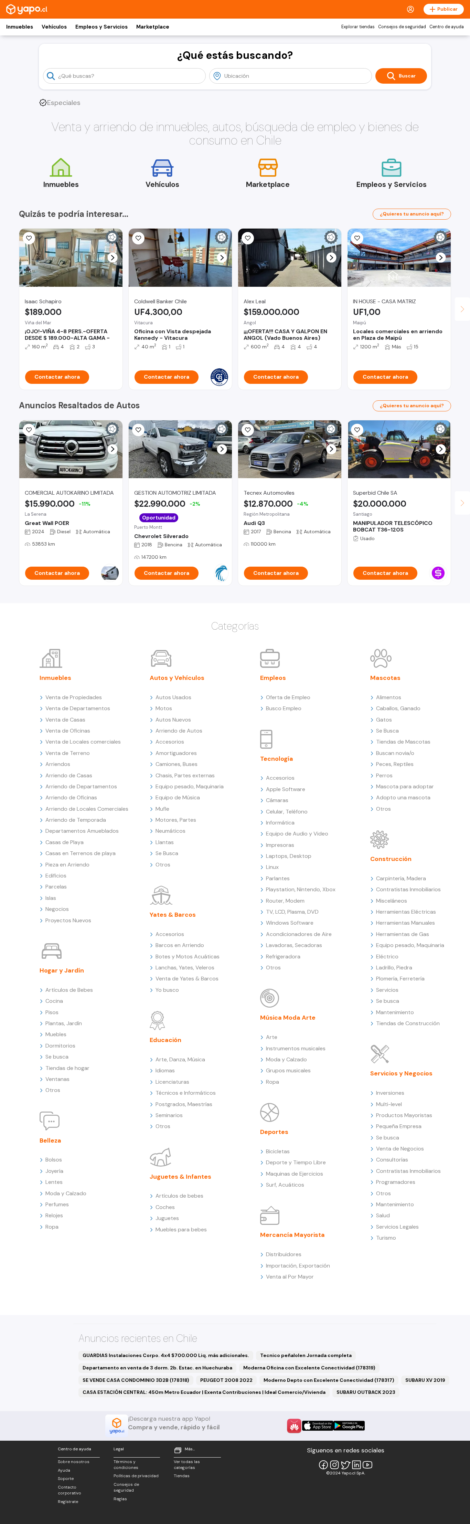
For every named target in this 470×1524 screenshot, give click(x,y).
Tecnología (276, 759)
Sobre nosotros (73, 1461)
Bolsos (53, 1159)
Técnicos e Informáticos (186, 1092)
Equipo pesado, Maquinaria (190, 786)
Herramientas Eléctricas (406, 911)
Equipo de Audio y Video (297, 833)
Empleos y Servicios (101, 26)
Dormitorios (60, 1045)
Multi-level (389, 1104)
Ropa (51, 1226)
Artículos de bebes (179, 1195)
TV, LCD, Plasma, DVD (292, 911)
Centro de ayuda (446, 27)
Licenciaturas (172, 1081)
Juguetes (167, 1218)
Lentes (54, 1182)
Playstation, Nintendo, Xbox (300, 889)
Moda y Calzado (65, 1193)
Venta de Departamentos (77, 708)
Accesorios (170, 741)
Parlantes (278, 878)
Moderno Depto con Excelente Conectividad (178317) (329, 1380)
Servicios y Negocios (401, 1073)
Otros (52, 1090)
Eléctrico (387, 956)
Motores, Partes (176, 819)
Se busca (56, 1056)
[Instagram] (334, 1464)
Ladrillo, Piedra (394, 967)
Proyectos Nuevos (68, 920)
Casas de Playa (64, 842)
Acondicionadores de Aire (299, 934)
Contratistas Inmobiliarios (408, 889)
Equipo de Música (178, 797)
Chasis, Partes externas (185, 775)
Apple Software (285, 789)
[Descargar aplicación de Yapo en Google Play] (349, 1426)
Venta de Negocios (400, 1148)
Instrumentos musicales (295, 1048)
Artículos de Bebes (69, 990)
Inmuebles (19, 26)
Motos (164, 708)
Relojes (54, 1215)
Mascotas (385, 678)
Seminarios (169, 1115)
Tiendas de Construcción (408, 1023)
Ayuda (64, 1470)
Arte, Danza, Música (180, 1059)
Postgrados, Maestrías (184, 1104)
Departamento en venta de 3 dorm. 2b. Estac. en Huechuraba (157, 1368)
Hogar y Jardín (62, 970)
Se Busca (167, 853)
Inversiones (390, 1092)
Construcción (391, 859)
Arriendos (57, 764)
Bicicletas (278, 1151)
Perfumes (57, 1204)
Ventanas (57, 1079)
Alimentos (388, 697)
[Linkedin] (356, 1464)
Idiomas (165, 1070)
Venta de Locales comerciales (83, 741)
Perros (384, 775)
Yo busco (167, 990)
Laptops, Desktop (288, 856)
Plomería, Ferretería (400, 978)
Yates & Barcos (173, 915)
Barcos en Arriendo (180, 945)
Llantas (165, 842)
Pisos (51, 1012)
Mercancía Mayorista (292, 1235)
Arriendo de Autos (179, 730)
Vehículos (54, 26)
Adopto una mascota (403, 797)
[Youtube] (367, 1464)
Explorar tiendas (358, 27)
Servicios (387, 990)
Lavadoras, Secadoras (294, 945)
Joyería (54, 1171)
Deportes (274, 1132)
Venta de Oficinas (67, 730)
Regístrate (68, 1501)
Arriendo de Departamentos (81, 786)
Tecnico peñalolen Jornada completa (306, 1355)
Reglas (120, 1499)
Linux (272, 867)
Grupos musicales (288, 1070)
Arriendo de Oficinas (71, 797)
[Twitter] (345, 1464)
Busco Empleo (283, 708)
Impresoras (280, 845)
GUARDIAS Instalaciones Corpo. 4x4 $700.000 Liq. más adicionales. (166, 1355)
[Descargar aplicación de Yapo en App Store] (317, 1426)
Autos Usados (173, 697)
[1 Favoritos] (29, 430)
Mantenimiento (395, 1012)
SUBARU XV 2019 (425, 1380)
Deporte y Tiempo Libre (296, 1162)
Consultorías (392, 1159)
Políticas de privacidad (136, 1476)
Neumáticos (170, 830)
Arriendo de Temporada (75, 819)
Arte (271, 1037)
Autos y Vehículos (177, 678)
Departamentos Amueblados (82, 830)
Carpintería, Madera (401, 878)
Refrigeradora (283, 956)
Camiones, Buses (176, 764)
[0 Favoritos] (138, 238)
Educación (165, 1040)
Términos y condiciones (126, 1464)
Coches (165, 1207)
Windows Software (289, 922)
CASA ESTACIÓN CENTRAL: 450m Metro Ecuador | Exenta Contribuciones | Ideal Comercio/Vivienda (204, 1392)
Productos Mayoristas (404, 1115)
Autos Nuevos (173, 719)
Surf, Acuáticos (285, 1184)
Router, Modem (285, 900)
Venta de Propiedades (73, 697)
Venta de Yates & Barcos (187, 978)
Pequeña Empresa (398, 1126)
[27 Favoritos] (29, 238)
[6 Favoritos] (357, 238)
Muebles (55, 1034)
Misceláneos (391, 900)
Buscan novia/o (395, 753)
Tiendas (182, 1476)
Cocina (54, 1001)
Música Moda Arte (288, 1017)
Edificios (55, 875)
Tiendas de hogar (67, 1068)
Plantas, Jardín (63, 1023)
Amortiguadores (176, 753)
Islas (50, 898)
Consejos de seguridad (402, 27)
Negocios (57, 909)
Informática (280, 822)
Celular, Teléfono (287, 811)
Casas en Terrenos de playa (80, 853)
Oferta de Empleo (288, 697)
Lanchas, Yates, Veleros (185, 967)
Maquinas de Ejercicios (294, 1173)
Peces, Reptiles (395, 764)
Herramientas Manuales (405, 922)
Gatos (384, 719)
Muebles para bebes (181, 1229)
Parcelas (56, 886)
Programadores (395, 1182)
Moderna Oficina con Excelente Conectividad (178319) (309, 1368)
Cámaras (277, 800)
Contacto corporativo (69, 1490)
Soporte (66, 1478)
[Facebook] (323, 1464)
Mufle (162, 808)
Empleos (273, 678)
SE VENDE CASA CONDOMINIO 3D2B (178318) (136, 1380)
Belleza (50, 1140)
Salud (383, 1215)
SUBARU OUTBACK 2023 (366, 1392)
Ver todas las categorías (187, 1464)
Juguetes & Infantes (180, 1177)
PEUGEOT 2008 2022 (226, 1380)
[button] (113, 258)
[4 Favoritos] (138, 430)
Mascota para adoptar (405, 786)
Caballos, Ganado (398, 708)
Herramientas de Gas (402, 934)
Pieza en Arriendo (67, 864)
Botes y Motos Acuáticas (188, 956)
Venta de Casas (65, 719)
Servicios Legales (397, 1226)
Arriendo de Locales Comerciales (86, 808)
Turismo (386, 1237)
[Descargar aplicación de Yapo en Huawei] (294, 1426)
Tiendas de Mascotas (403, 741)
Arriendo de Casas (68, 775)
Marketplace (152, 26)
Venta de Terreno (67, 753)
